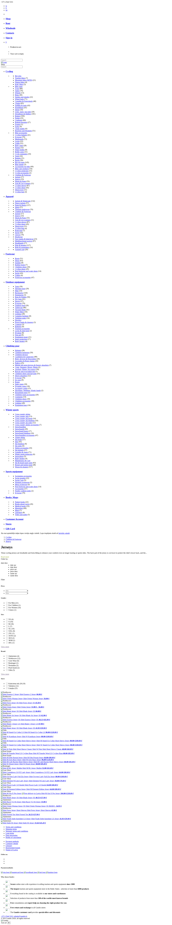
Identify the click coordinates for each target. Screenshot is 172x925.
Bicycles (18, 76)
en (6, 10)
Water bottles (20, 150)
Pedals (17, 118)
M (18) (11, 624)
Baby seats (19, 145)
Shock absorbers (21, 376)
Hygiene (18, 333)
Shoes (17, 261)
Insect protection (21, 339)
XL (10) (11, 629)
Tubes (17, 91)
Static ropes (19, 384)
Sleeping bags (20, 289)
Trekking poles (20, 318)
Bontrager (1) (13, 663)
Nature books (20, 502)
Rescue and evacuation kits (25, 372)
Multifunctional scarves (23, 241)
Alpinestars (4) (13, 656)
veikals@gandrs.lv (20, 916)
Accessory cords (21, 388)
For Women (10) (14, 608)
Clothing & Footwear (23, 175)
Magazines (19, 508)
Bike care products (22, 169)
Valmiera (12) (13, 686)
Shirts (17, 207)
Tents (17, 286)
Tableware (19, 308)
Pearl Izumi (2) (13, 668)
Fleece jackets (20, 203)
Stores (8, 524)
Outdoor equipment (15, 282)
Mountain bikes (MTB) (23, 80)
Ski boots (18, 440)
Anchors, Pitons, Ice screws (25, 369)
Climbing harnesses (22, 353)
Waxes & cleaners (21, 467)
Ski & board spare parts (23, 463)
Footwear (10, 254)
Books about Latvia (22, 504)
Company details (12, 844)
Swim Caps (19, 480)
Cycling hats (19, 192)
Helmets (18, 350)
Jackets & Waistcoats (22, 201)
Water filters (19, 312)
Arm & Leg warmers (22, 183)
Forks (17, 127)
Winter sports (12, 410)
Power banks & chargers (24, 322)
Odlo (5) (11, 670)
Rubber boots (20, 265)
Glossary (9, 846)
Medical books (20, 506)
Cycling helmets (21, 135)
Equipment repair (21, 337)
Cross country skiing (22, 414)
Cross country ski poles (23, 423)
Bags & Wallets (20, 297)
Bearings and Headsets (23, 131)
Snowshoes (19, 456)
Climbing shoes (20, 267)
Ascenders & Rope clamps (25, 361)
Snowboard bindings (22, 433)
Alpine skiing (20, 437)
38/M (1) (11, 640)
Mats (17, 291)
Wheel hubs (19, 99)
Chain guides (20, 129)
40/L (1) (11, 643)
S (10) (10, 622)
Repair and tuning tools (23, 465)
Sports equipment (14, 471)
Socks (17, 233)
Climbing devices (21, 355)
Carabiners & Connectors (24, 357)
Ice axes (18, 380)
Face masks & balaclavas (24, 239)
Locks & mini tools (22, 331)
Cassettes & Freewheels (24, 101)
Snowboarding (20, 427)
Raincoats (18, 231)
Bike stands (19, 164)
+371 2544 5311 (7, 916)
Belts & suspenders (22, 247)
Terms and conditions (13, 827)
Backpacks (19, 293)
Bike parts (18, 86)
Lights (17, 143)
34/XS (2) (12, 636)
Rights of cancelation (13, 837)
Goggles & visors (21, 452)
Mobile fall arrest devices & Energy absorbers (32, 365)
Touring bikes (20, 78)
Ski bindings (19, 444)
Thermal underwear (22, 209)
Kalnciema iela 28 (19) (16, 684)
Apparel (9, 196)
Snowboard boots (21, 431)
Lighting (18, 314)
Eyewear (18, 137)
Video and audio (21, 515)
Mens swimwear (21, 485)
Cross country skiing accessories (27, 425)
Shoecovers (19, 190)
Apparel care (19, 249)
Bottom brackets (21, 122)
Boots (17, 259)
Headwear (19, 237)
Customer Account (14, 519)
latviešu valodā (64, 533)
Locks (17, 141)
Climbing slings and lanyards (25, 374)
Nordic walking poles (23, 491)
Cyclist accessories (22, 173)
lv (6, 6)
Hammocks (19, 295)
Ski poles (18, 446)
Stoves (17, 301)
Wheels (17, 93)
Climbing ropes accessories (25, 395)
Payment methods (12, 841)
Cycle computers (21, 154)
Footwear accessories (23, 277)
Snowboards (19, 429)
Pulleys (17, 363)
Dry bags (18, 299)
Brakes (17, 116)
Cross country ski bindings (25, 421)
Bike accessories (21, 133)
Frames (17, 124)
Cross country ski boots (23, 418)
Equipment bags (21, 405)
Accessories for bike (22, 167)
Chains (17, 103)
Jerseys (17, 179)
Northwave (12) (14, 658)
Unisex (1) (12, 610)
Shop (8, 18)
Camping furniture (22, 316)
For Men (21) (13, 603)
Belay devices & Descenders (25, 359)
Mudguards (19, 139)
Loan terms (10, 833)
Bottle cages (19, 152)
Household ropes (21, 393)
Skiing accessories (21, 448)
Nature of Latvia (12, 850)
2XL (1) (11, 633)
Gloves (17, 235)
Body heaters (20, 341)
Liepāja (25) (12, 688)
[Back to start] (4, 62)
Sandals (18, 263)
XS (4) (10, 619)
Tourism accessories (22, 329)
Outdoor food (20, 305)
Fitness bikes (19, 82)
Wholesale (10, 28)
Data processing (11, 835)
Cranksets (18, 120)
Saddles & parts (21, 105)
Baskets (18, 158)
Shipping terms (11, 829)
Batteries (18, 327)
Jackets (17, 177)
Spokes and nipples (22, 97)
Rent (8, 23)
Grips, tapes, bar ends (23, 112)
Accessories (19, 489)
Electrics (18, 320)
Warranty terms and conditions (17, 831)
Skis (16, 442)
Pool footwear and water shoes (26, 271)
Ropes (17, 382)
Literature (18, 512)
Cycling (9, 71)
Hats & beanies (20, 245)
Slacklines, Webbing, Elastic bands (28, 390)
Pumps (17, 148)
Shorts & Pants (20, 181)
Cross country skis (22, 416)
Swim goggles (20, 478)
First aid (18, 335)
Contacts (10, 33)
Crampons (19, 397)
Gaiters (17, 275)
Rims (17, 95)
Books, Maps (12, 497)
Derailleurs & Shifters (23, 114)
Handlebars (19, 108)
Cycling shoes (20, 188)
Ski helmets (19, 450)
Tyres (17, 89)
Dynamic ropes (20, 386)
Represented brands (13, 848)
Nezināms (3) (13, 665)
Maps (17, 510)
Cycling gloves (20, 186)
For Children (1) (14, 605)
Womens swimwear (22, 482)
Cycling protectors (22, 171)
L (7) (10, 626)
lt (6, 8)
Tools (17, 156)
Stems (17, 110)
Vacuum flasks (20, 310)
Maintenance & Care (22, 461)
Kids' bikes (19, 84)
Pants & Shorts (20, 205)
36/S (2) (11, 638)
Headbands (19, 243)
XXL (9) (11, 631)
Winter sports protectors (23, 454)
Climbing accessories (23, 401)
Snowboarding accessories (25, 435)
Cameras (18, 324)
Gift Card (10, 528)
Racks (17, 160)
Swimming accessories (23, 476)
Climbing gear (12, 346)
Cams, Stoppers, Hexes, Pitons (26, 367)
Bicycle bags (19, 162)
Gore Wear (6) (13, 661)
